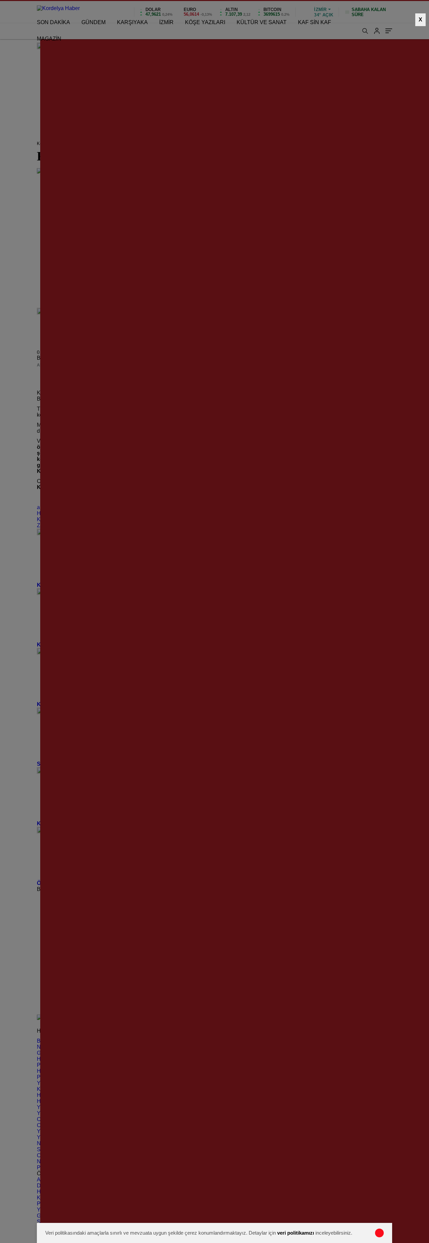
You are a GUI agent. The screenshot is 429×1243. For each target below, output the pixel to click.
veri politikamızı (295, 1233)
